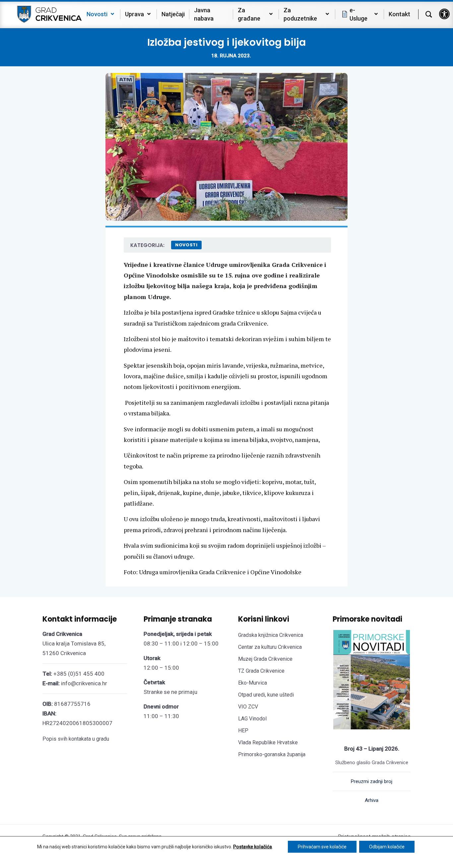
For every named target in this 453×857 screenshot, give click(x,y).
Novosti (186, 245)
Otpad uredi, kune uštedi (266, 695)
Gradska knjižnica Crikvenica (270, 635)
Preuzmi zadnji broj (371, 781)
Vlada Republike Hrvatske (268, 742)
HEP (243, 730)
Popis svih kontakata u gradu (75, 739)
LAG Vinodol (252, 718)
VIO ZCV (248, 707)
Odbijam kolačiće (387, 846)
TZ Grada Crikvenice (261, 671)
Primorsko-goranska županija (271, 754)
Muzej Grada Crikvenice (265, 659)
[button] (444, 14)
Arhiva (371, 800)
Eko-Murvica (252, 683)
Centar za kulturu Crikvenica (270, 647)
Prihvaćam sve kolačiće (322, 846)
